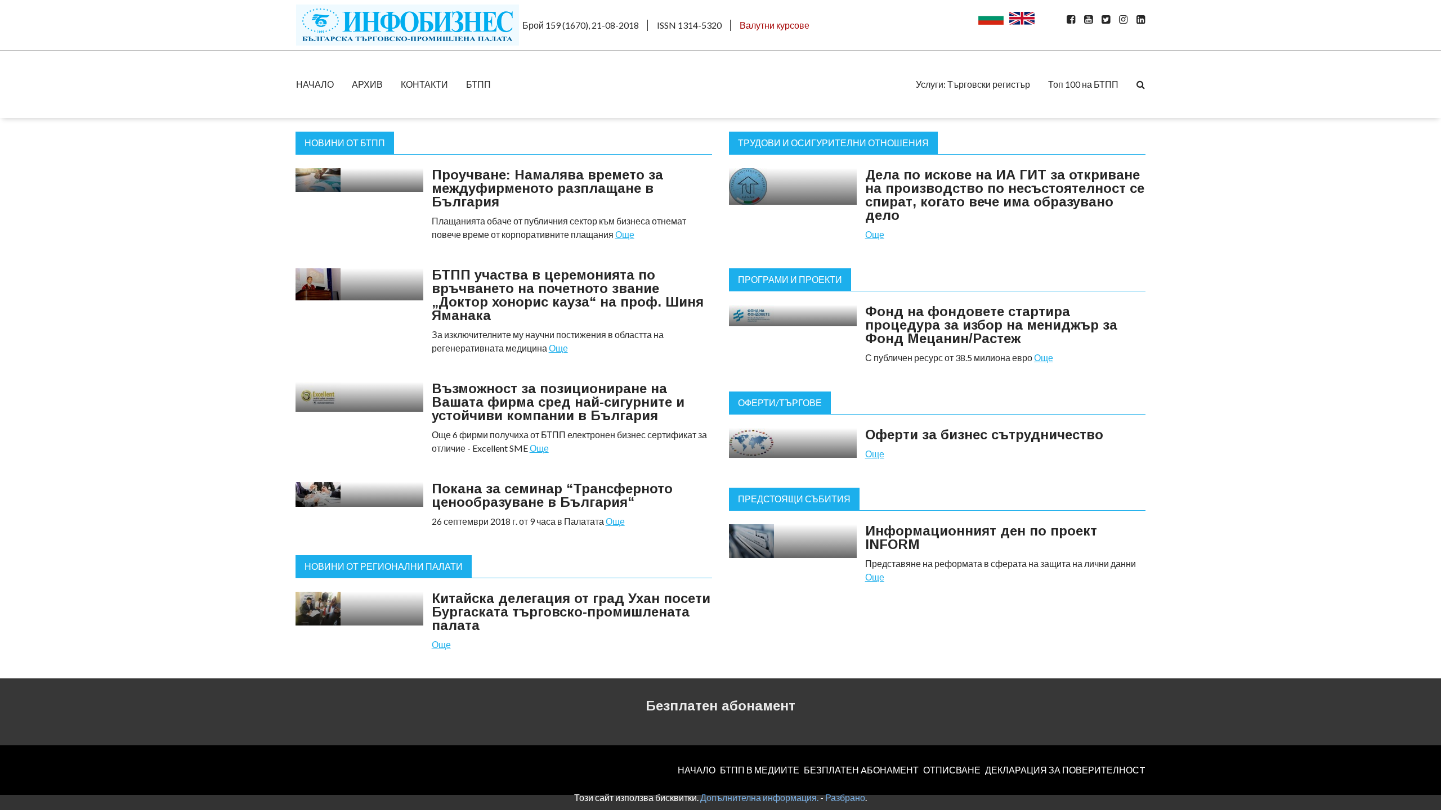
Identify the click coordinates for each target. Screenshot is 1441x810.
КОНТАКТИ (424, 84)
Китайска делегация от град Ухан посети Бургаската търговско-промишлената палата (571, 612)
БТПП (478, 84)
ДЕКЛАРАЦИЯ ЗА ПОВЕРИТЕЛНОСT (1065, 769)
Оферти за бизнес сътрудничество (984, 434)
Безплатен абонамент (720, 705)
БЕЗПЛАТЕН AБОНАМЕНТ (861, 769)
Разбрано (845, 797)
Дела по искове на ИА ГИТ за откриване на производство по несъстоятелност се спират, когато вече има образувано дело (1004, 195)
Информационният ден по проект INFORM (981, 537)
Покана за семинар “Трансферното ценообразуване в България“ (552, 495)
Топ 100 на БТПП (1083, 84)
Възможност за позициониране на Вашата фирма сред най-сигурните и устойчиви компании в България (558, 402)
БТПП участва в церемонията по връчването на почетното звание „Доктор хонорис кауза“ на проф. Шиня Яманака (568, 295)
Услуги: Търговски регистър (973, 84)
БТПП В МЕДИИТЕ (759, 769)
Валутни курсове (774, 25)
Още (624, 234)
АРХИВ (367, 84)
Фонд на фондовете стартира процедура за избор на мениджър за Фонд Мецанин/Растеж (991, 325)
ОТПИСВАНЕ (952, 769)
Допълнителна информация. (759, 797)
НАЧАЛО (315, 84)
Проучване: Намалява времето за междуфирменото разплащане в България (547, 188)
